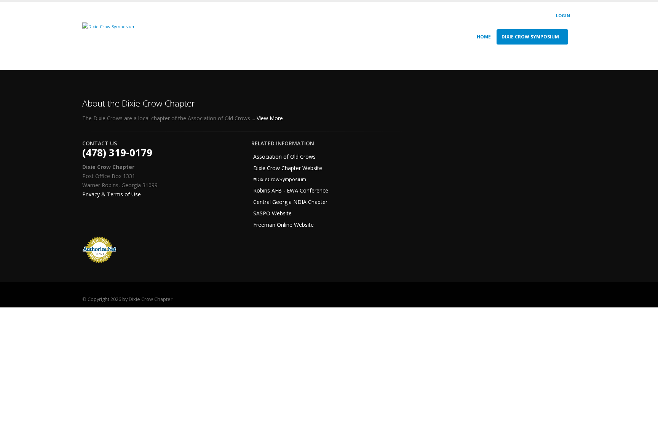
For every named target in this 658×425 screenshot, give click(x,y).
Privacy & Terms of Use (111, 194)
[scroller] (645, 416)
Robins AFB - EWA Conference (290, 190)
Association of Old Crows (284, 156)
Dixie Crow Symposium (530, 36)
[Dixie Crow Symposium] (109, 26)
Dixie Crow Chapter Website (287, 168)
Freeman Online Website (283, 224)
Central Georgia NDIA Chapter (290, 201)
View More (270, 118)
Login (563, 15)
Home (484, 36)
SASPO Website (272, 213)
